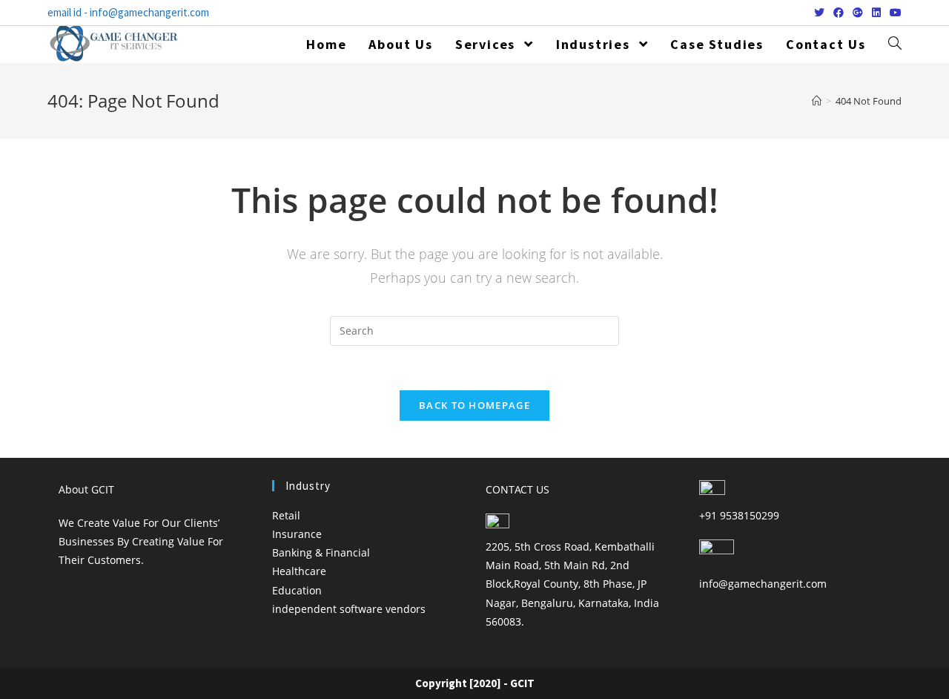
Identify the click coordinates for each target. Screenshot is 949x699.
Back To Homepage (474, 405)
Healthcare (299, 571)
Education (297, 590)
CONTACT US (517, 489)
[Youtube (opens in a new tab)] (893, 12)
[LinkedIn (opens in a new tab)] (876, 12)
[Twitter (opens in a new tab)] (819, 12)
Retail (286, 515)
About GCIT (86, 489)
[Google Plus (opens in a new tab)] (857, 12)
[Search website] (895, 44)
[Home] (816, 101)
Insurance (297, 534)
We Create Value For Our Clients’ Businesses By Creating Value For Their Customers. (141, 541)
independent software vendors (349, 609)
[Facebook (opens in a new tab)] (838, 12)
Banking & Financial (321, 552)
